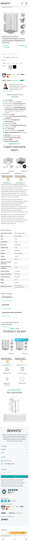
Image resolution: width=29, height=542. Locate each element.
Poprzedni (4, 22)
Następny (25, 22)
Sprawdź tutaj (5, 326)
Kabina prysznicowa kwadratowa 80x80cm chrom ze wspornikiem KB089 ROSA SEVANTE (6, 359)
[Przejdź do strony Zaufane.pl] (4, 491)
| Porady (13, 501)
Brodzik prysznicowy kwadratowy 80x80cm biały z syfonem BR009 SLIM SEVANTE (8, 176)
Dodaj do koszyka (16, 532)
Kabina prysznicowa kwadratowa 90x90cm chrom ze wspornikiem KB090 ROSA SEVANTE (20, 359)
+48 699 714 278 (9, 91)
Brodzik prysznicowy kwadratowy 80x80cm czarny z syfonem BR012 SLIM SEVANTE (20, 176)
